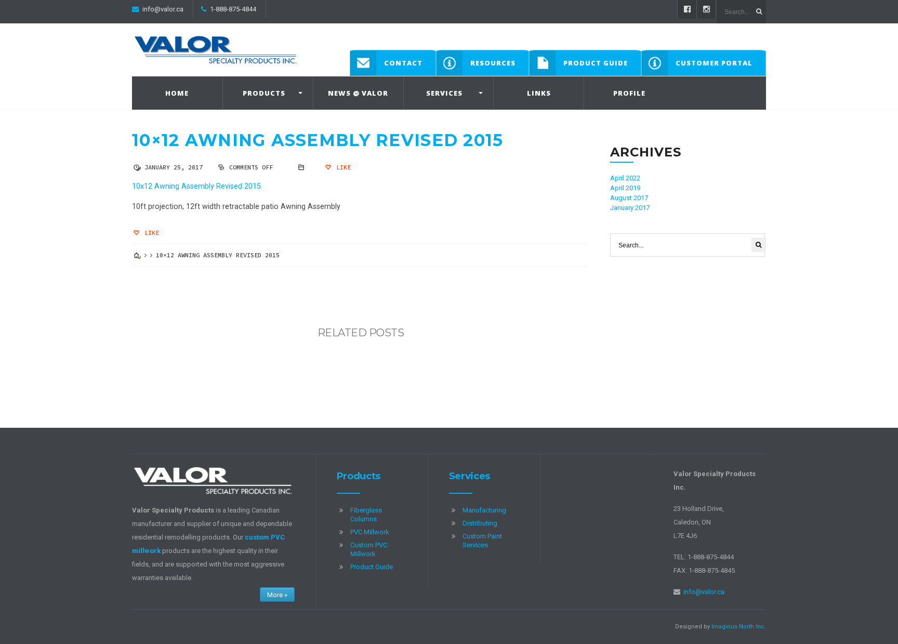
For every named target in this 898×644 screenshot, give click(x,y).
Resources (493, 63)
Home (177, 93)
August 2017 (629, 198)
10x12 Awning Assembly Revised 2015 (196, 186)
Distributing (480, 523)
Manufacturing (484, 510)
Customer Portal (714, 63)
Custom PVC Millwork (368, 549)
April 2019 (625, 188)
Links (539, 93)
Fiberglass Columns (366, 514)
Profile (629, 93)
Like (342, 167)
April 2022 (625, 178)
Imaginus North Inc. (738, 626)
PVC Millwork (369, 532)
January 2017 (630, 208)
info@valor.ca (162, 9)
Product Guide (595, 63)
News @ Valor (358, 93)
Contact (403, 63)
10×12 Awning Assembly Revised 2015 (318, 140)
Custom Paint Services (482, 540)
